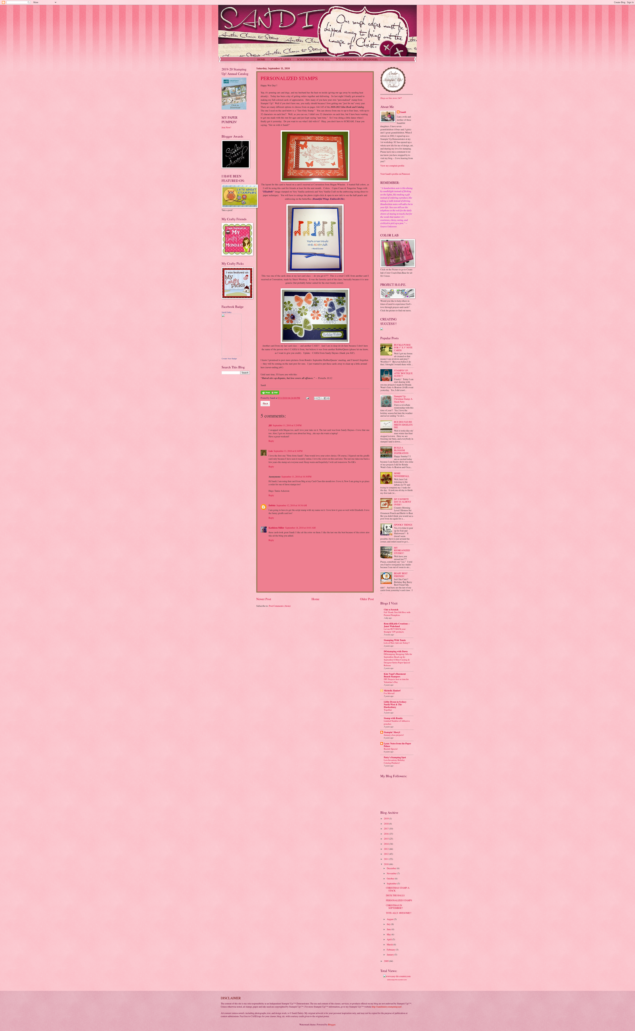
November (392, 873)
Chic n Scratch (391, 609)
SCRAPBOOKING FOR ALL (313, 59)
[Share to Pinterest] (328, 398)
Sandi (403, 112)
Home (315, 599)
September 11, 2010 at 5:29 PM (287, 425)
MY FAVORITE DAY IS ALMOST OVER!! (402, 501)
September (392, 883)
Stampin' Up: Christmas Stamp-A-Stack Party (403, 399)
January (390, 954)
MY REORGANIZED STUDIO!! (402, 550)
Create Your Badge (229, 359)
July (389, 924)
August (390, 919)
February (391, 949)
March (390, 944)
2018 (386, 823)
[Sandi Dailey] (231, 355)
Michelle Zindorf (392, 690)
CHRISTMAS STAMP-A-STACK (398, 889)
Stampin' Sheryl (392, 732)
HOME (261, 59)
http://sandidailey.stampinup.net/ (387, 1006)
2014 (386, 843)
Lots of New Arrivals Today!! (397, 642)
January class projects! (394, 734)
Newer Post (263, 599)
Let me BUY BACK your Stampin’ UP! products (394, 630)
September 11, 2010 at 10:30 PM (296, 476)
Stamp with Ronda (393, 718)
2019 (386, 818)
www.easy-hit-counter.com (397, 980)
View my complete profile (392, 165)
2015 (386, 838)
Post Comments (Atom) (280, 605)
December (392, 868)
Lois (271, 451)
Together (388, 709)
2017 (386, 828)
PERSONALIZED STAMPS (289, 78)
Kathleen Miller (276, 527)
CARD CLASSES (281, 59)
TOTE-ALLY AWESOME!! (398, 912)
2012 (386, 853)
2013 (386, 848)
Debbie (272, 505)
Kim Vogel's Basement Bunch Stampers (395, 675)
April (389, 939)
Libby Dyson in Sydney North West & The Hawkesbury (395, 704)
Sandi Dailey (227, 312)
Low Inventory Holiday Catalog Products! (394, 761)
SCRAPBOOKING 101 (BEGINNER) (357, 59)
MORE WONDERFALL (401, 475)
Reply (271, 440)
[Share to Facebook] (325, 398)
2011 (386, 859)
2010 (386, 864)
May (389, 934)
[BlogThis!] (318, 398)
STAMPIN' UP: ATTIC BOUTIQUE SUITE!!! (403, 373)
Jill (270, 425)
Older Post (367, 599)
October (391, 878)
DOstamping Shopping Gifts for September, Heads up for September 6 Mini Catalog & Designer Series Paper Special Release (398, 660)
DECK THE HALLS (395, 895)
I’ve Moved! (389, 693)
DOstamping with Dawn (396, 651)
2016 (386, 833)
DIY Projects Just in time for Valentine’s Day (396, 680)
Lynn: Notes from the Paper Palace (397, 745)
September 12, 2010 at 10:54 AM (291, 505)
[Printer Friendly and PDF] (270, 393)
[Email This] (315, 398)
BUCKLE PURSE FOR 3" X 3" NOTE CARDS (403, 347)
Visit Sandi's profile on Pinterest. (395, 173)
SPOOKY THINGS (403, 524)
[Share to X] (322, 398)
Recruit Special (391, 748)
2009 (386, 961)
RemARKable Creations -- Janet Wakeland (397, 625)
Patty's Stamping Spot (395, 757)
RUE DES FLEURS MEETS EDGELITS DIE (403, 424)
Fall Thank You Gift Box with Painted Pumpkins (397, 614)
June (389, 929)
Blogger (331, 1024)
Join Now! (226, 127)
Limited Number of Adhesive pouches (397, 722)
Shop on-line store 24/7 (391, 98)
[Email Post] (307, 397)
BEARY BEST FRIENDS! (400, 575)
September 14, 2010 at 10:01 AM (300, 527)
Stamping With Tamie (395, 640)
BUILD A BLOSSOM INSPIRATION (401, 450)
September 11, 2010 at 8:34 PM (288, 451)
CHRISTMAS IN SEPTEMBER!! (394, 907)
